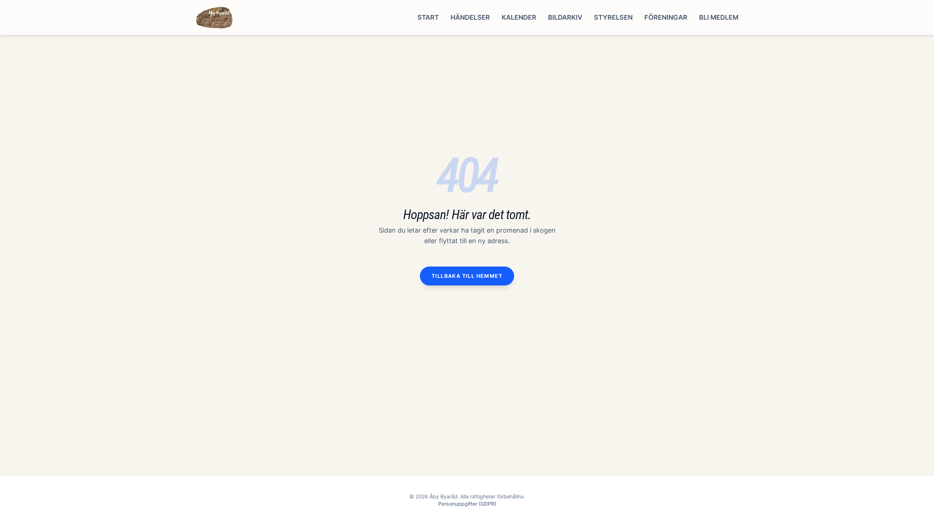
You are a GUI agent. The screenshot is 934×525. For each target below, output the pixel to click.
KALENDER (519, 17)
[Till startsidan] (214, 17)
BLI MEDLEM (718, 17)
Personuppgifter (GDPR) (467, 504)
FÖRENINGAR (665, 17)
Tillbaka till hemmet (467, 276)
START (428, 17)
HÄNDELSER (470, 17)
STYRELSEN (613, 17)
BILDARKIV (565, 17)
